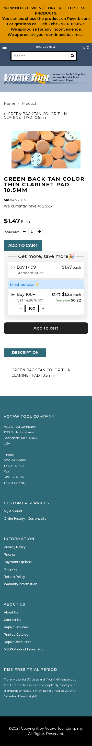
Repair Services (16, 627)
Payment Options (17, 562)
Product (29, 103)
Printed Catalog (16, 634)
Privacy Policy (15, 547)
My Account (13, 511)
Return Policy (14, 577)
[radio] (46, 270)
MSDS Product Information (24, 649)
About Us (11, 612)
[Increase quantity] (43, 308)
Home (9, 103)
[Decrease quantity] (21, 308)
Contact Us (12, 620)
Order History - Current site (25, 518)
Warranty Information (20, 584)
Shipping (10, 569)
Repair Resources (17, 642)
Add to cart (22, 245)
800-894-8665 (46, 46)
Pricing (9, 554)
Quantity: (12, 231)
